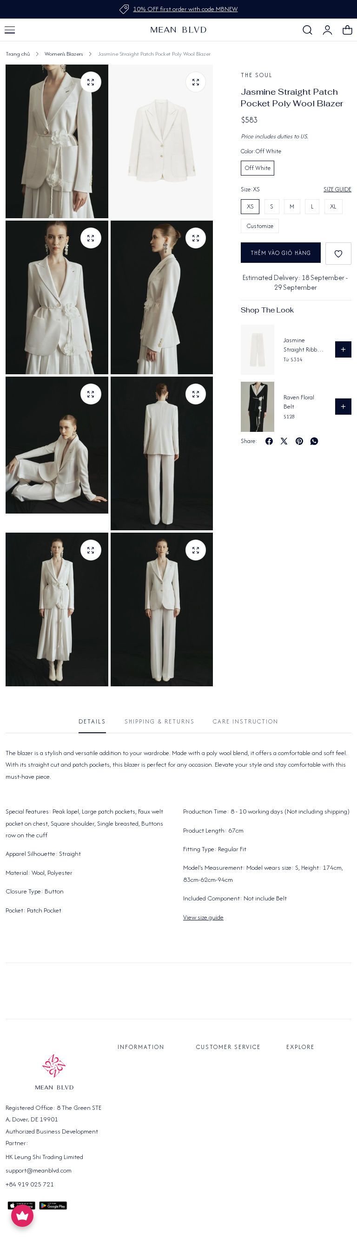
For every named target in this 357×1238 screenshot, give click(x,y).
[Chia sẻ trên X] (284, 441)
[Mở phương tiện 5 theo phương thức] (90, 394)
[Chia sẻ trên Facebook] (269, 441)
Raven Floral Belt (299, 402)
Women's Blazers (64, 54)
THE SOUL (257, 75)
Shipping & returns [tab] (160, 721)
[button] (10, 30)
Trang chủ (18, 54)
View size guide (203, 917)
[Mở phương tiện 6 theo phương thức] (195, 394)
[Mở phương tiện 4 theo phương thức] (195, 238)
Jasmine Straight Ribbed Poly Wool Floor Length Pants (304, 345)
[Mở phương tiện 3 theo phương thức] (90, 238)
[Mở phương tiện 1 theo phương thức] (195, 82)
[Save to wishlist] (338, 253)
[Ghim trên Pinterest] (299, 441)
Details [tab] (92, 721)
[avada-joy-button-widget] (22, 1216)
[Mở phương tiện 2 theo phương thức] (90, 82)
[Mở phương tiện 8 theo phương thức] (195, 550)
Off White (258, 167)
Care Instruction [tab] (245, 721)
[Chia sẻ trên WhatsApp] (314, 441)
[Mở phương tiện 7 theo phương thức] (90, 550)
